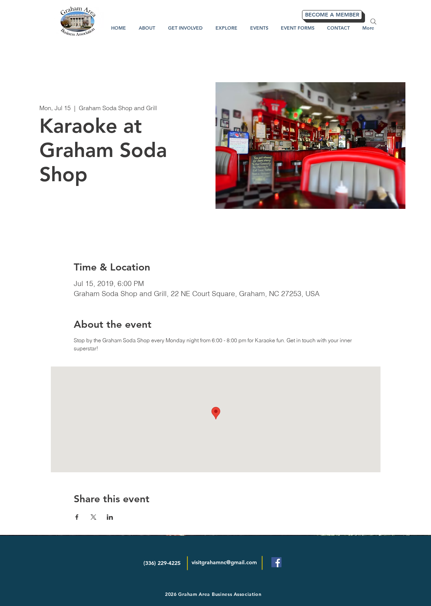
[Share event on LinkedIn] (110, 517)
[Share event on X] (93, 517)
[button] (226, 28)
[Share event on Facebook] (77, 517)
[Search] (373, 21)
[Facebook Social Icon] (276, 562)
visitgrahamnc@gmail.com (224, 562)
